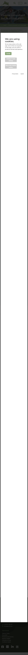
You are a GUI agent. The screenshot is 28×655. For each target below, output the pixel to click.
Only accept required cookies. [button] (10, 66)
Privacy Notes (15, 73)
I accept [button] (8, 53)
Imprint (22, 73)
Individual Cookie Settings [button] (10, 59)
